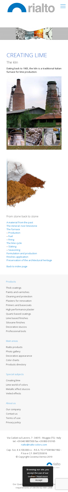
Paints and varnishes (17, 292)
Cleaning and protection (19, 296)
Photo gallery (13, 351)
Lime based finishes (17, 318)
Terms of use (13, 418)
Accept (38, 480)
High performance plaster (20, 309)
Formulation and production (22, 253)
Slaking (12, 246)
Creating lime (13, 380)
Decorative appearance (19, 355)
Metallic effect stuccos (18, 389)
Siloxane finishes (15, 322)
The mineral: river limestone (22, 225)
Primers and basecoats (19, 305)
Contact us (12, 413)
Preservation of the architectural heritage (29, 260)
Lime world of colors (17, 384)
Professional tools (16, 331)
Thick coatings (13, 287)
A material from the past (20, 222)
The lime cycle (14, 243)
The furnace (13, 229)
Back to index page (17, 266)
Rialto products (14, 347)
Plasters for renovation (19, 300)
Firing (11, 239)
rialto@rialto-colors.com (34, 444)
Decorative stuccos (16, 326)
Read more (42, 476)
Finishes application (17, 256)
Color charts (12, 360)
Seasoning (14, 250)
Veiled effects (13, 393)
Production (14, 232)
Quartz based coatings (18, 313)
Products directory (16, 364)
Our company (13, 409)
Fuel (10, 236)
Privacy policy (13, 422)
